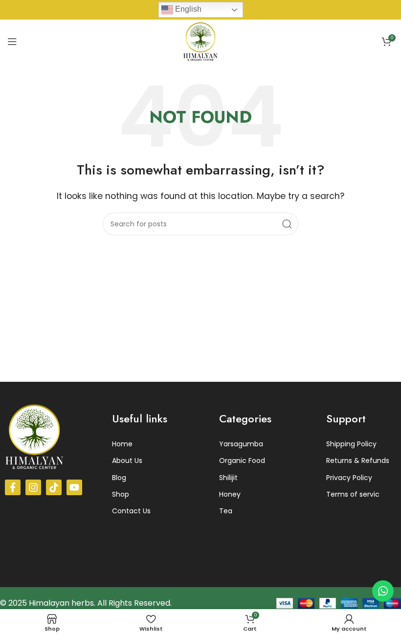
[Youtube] (74, 487)
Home (122, 444)
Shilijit (228, 477)
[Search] (287, 224)
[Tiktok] (54, 487)
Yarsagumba (241, 444)
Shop (120, 494)
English (187, 9)
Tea (225, 511)
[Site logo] (200, 40)
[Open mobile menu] (12, 41)
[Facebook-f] (13, 487)
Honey (230, 494)
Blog (119, 477)
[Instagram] (33, 487)
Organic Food (242, 460)
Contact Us (131, 511)
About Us (127, 460)
